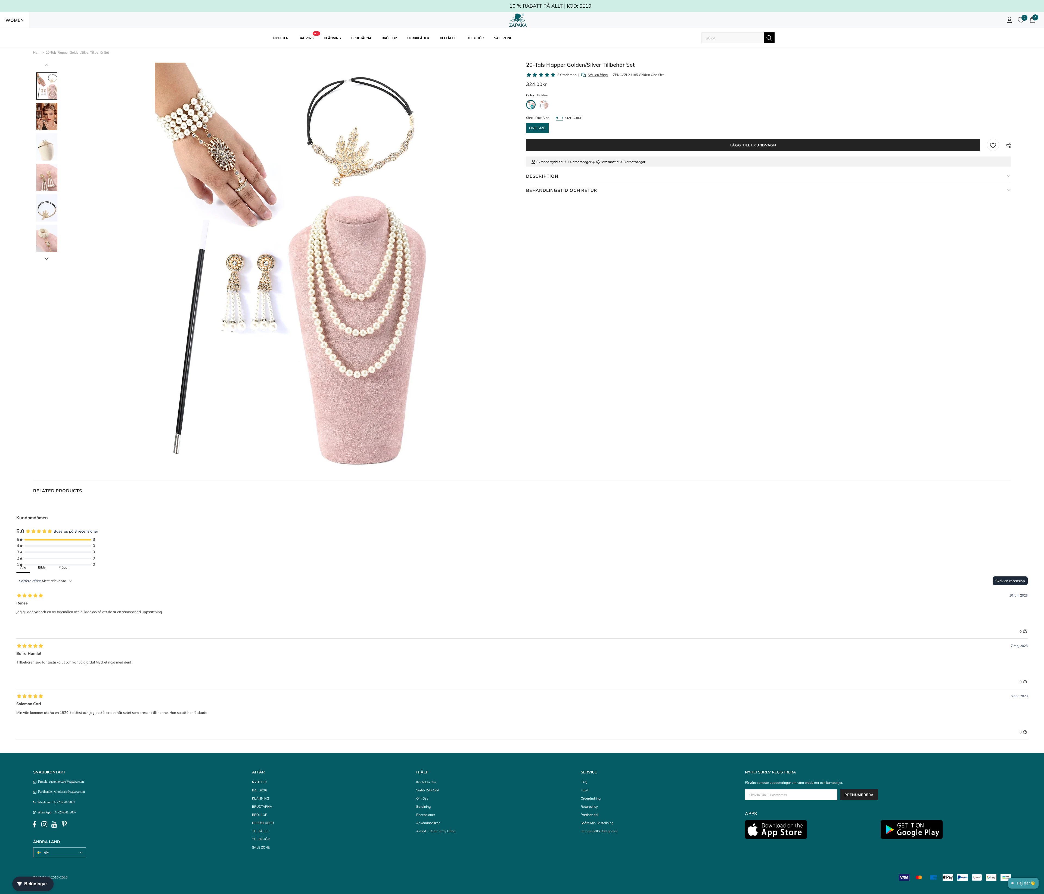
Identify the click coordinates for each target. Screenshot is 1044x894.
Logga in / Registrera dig (1008, 21)
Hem (37, 52)
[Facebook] (34, 825)
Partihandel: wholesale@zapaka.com (60, 791)
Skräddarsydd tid (549, 162)
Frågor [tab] (64, 567)
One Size (537, 128)
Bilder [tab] (42, 567)
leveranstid (610, 162)
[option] (290, 267)
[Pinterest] (64, 825)
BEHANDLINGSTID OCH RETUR (561, 190)
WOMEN (14, 20)
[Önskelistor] (993, 145)
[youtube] (54, 825)
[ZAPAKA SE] (518, 20)
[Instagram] (44, 825)
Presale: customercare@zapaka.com (60, 781)
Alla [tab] (23, 567)
